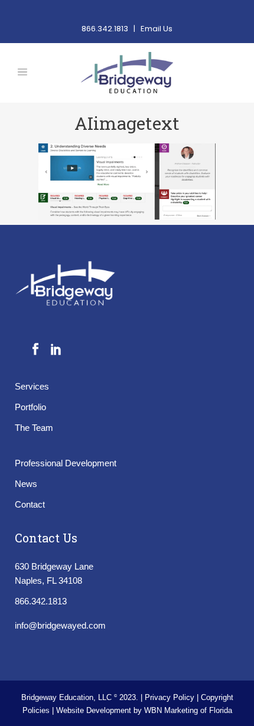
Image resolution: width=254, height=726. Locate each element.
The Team (34, 428)
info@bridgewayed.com (60, 625)
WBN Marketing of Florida (188, 710)
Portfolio (30, 407)
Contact (30, 504)
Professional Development (65, 463)
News (26, 484)
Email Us (156, 28)
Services (32, 386)
